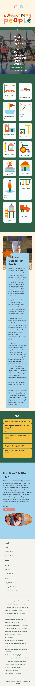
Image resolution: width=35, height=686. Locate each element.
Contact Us (8, 509)
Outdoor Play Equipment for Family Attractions (15, 615)
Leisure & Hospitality (11, 591)
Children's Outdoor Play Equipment (15, 619)
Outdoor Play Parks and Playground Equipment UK (15, 636)
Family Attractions (11, 587)
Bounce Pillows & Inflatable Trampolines (16, 658)
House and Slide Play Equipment (14, 610)
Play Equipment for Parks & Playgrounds (16, 607)
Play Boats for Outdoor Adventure (15, 604)
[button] (17, 421)
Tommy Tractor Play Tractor (13, 667)
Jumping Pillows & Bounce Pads (14, 640)
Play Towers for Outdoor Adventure (15, 661)
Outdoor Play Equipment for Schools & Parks (16, 645)
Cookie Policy (9, 556)
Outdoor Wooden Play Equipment (14, 655)
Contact (7, 569)
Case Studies (9, 573)
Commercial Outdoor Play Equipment (16, 628)
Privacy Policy (9, 552)
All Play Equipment (17, 67)
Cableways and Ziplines (11, 670)
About (7, 565)
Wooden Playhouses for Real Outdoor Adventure (16, 650)
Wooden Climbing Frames (12, 622)
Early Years (8, 583)
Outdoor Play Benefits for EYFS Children (16, 625)
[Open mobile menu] (17, 29)
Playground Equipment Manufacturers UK (17, 601)
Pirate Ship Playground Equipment (15, 664)
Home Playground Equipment (13, 673)
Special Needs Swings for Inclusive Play (16, 631)
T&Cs (6, 548)
